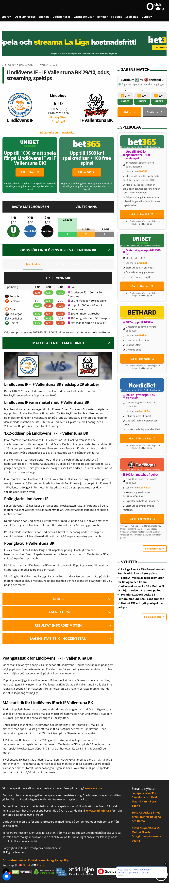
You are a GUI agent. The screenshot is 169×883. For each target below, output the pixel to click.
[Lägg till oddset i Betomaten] (122, 96)
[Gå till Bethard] (142, 312)
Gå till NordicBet (140, 438)
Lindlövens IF (20, 120)
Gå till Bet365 (140, 214)
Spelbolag (131, 16)
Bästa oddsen (49, 132)
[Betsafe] (47, 231)
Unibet (14, 323)
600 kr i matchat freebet (85, 313)
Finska (40, 865)
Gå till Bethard (140, 359)
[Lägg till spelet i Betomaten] (14, 217)
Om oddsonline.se (14, 860)
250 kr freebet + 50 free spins (89, 300)
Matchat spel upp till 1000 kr (88, 323)
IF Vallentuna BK (96, 120)
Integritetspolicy (58, 860)
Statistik (67, 132)
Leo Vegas (16, 314)
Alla (87, 264)
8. (47, 222)
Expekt (14, 309)
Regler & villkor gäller (153, 147)
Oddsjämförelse (25, 16)
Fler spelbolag (153, 548)
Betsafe (14, 296)
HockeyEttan (58, 119)
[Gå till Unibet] (142, 240)
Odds (127, 112)
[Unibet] (13, 231)
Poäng (60, 264)
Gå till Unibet (140, 286)
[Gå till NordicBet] (142, 385)
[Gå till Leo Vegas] (142, 464)
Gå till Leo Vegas (140, 519)
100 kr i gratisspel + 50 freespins (90, 318)
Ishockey (10, 64)
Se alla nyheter (152, 616)
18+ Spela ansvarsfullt (131, 147)
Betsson (15, 301)
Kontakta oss (93, 788)
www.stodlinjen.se (98, 810)
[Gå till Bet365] (142, 141)
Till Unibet (27, 172)
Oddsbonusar (61, 16)
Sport (5, 16)
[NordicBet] (30, 231)
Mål (48, 264)
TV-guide (116, 16)
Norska (27, 865)
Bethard (143, 335)
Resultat (74, 264)
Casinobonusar (84, 16)
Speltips (44, 16)
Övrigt (145, 16)
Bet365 (143, 171)
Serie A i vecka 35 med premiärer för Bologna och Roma (146, 817)
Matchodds (33, 264)
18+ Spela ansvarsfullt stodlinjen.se (142, 221)
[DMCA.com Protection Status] (22, 872)
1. (13, 222)
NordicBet (16, 318)
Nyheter (102, 16)
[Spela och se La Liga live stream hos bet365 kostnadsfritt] (84, 43)
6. (30, 222)
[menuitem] (6, 17)
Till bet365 (84, 172)
